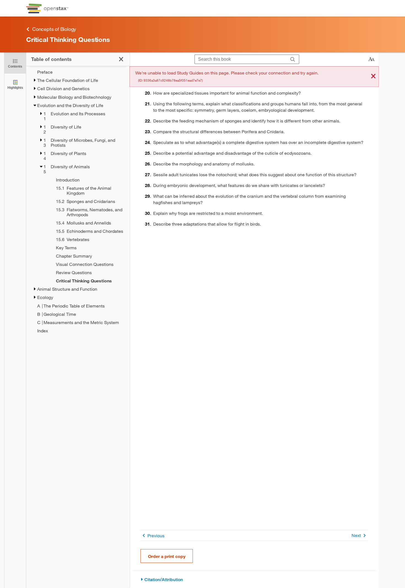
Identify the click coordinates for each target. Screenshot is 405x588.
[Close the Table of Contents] (121, 59)
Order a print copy (166, 556)
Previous (155, 535)
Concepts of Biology (54, 29)
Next (356, 535)
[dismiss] (373, 76)
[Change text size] (371, 59)
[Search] (293, 59)
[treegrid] (77, 201)
